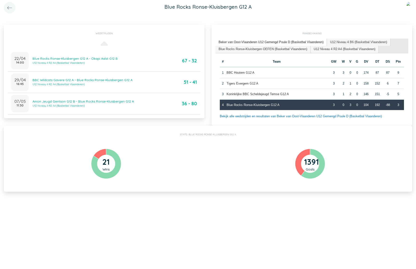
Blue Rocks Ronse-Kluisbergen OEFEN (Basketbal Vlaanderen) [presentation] (263, 49)
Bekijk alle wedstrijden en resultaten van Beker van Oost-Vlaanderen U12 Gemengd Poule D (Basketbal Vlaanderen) (301, 116)
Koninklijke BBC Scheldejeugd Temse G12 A (258, 94)
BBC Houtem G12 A (240, 72)
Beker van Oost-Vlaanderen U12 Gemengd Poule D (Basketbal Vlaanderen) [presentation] (271, 42)
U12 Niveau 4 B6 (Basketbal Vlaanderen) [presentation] (358, 42)
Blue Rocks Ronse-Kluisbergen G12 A (253, 105)
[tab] (271, 42)
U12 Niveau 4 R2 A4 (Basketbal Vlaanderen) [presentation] (344, 49)
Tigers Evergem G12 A (242, 83)
